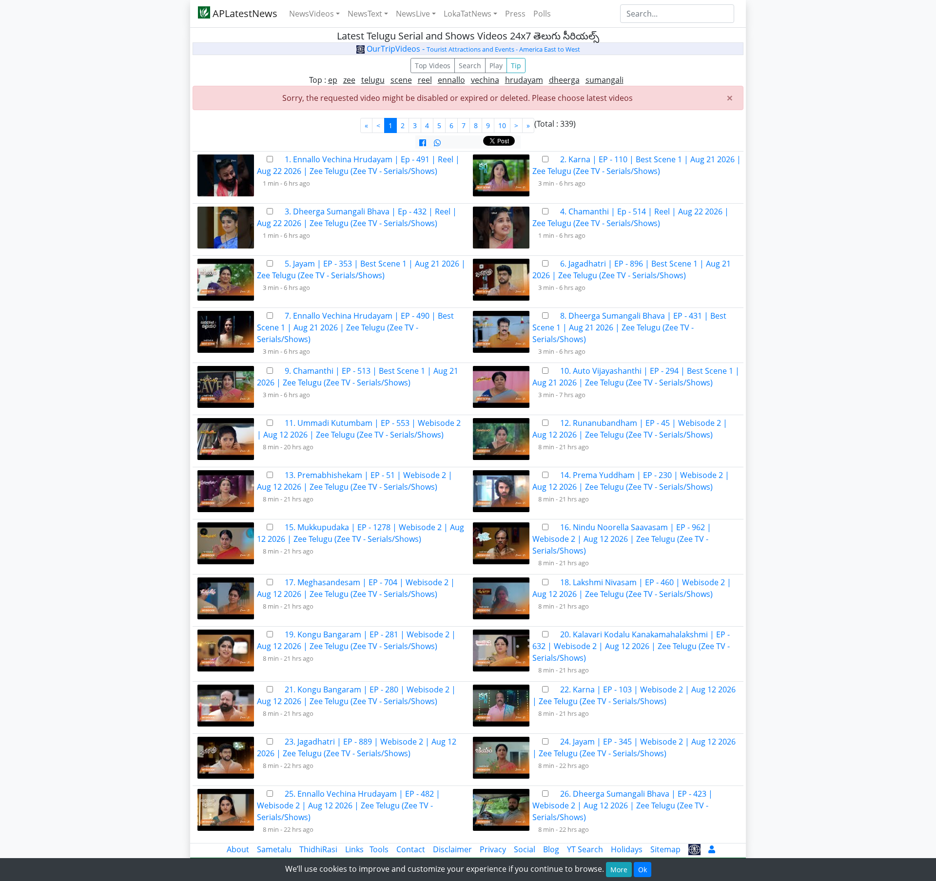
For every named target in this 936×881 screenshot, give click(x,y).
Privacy (493, 849)
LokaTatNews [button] (467, 13)
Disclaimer (452, 849)
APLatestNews (243, 13)
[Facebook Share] (422, 142)
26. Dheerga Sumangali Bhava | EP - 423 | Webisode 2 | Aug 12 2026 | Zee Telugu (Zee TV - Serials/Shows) (622, 805)
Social (524, 849)
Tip (516, 65)
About (238, 849)
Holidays (627, 849)
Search (470, 65)
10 (502, 125)
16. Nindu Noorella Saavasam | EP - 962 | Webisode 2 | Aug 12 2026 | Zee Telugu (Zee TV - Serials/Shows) (621, 539)
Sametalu (274, 849)
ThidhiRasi (318, 849)
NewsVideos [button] (311, 13)
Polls (542, 13)
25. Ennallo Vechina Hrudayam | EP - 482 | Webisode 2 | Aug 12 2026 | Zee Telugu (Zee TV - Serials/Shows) (348, 805)
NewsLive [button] (413, 13)
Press (515, 13)
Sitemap (665, 849)
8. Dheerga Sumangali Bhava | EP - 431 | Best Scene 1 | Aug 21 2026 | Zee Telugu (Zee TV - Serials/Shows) (629, 327)
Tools (379, 849)
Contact (410, 849)
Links (354, 849)
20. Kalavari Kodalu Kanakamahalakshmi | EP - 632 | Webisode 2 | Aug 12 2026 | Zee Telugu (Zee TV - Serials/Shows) (631, 646)
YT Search (585, 849)
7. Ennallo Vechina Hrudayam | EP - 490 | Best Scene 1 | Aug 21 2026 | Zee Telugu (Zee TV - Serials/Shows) (355, 327)
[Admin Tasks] (711, 849)
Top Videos (432, 65)
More (618, 869)
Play (496, 65)
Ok (642, 869)
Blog (551, 849)
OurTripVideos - (472, 48)
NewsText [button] (365, 13)
